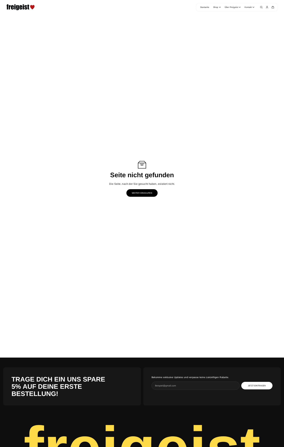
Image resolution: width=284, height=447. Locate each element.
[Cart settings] (272, 7)
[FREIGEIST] (21, 7)
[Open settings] (261, 7)
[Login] (267, 7)
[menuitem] (205, 7)
